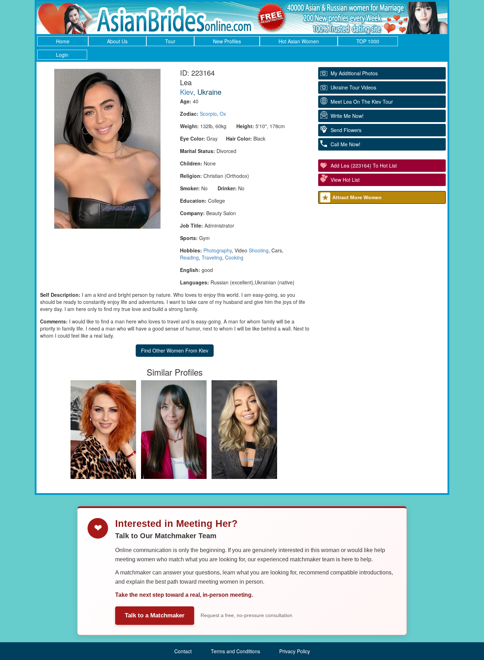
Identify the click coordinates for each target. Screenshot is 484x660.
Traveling (212, 257)
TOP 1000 (367, 41)
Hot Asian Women (298, 41)
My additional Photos (354, 73)
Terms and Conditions (235, 651)
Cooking (234, 257)
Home (62, 41)
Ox (223, 113)
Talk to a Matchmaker (155, 615)
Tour (170, 41)
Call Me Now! (345, 144)
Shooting (259, 250)
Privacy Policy (294, 651)
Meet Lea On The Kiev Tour (362, 101)
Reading (189, 257)
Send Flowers (346, 129)
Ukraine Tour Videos (353, 87)
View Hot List (345, 179)
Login (62, 54)
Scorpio (208, 113)
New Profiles (227, 41)
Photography (217, 250)
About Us (117, 41)
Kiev (186, 92)
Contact (183, 651)
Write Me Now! (347, 115)
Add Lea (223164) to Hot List (364, 165)
